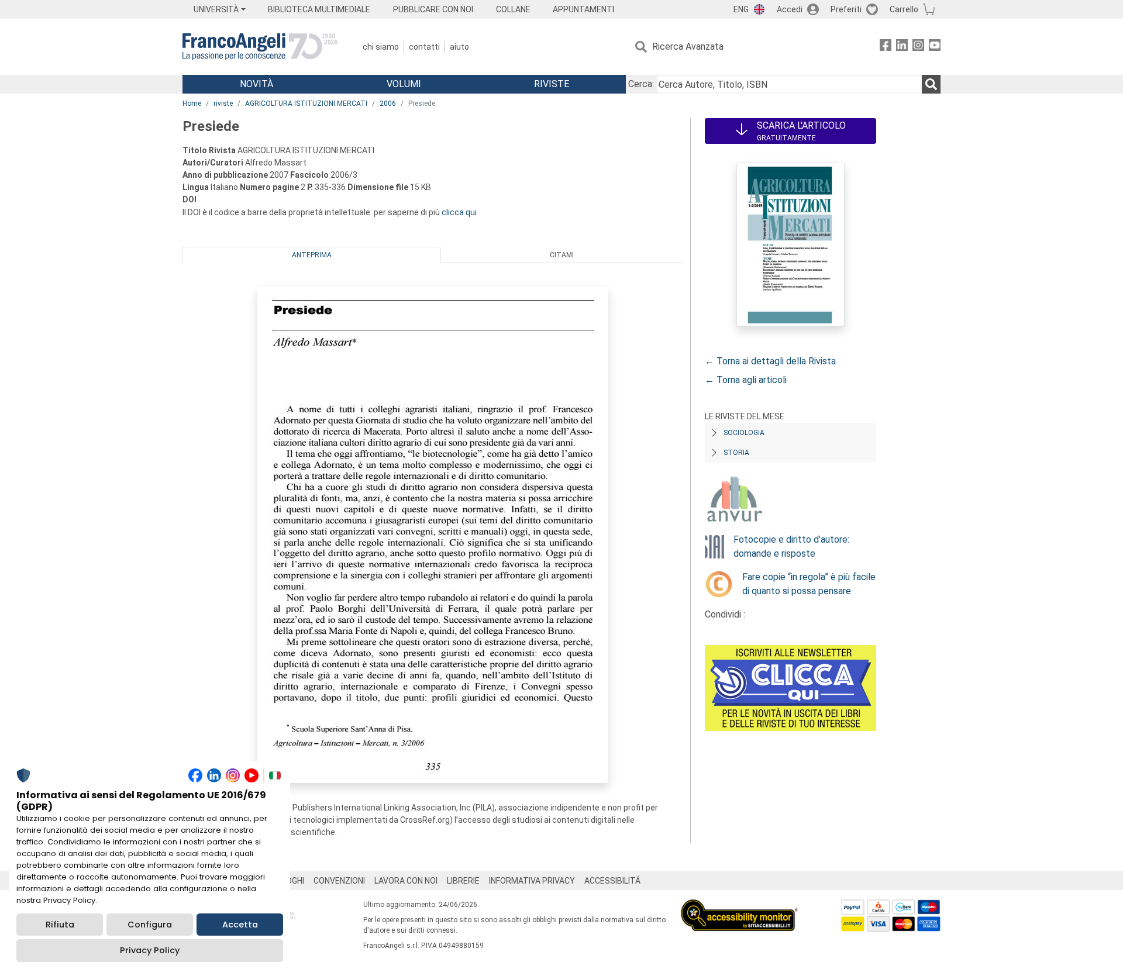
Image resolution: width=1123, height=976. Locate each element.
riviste (223, 103)
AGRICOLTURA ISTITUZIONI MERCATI (306, 103)
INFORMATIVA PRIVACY (532, 880)
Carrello (904, 9)
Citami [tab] (562, 255)
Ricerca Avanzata (688, 46)
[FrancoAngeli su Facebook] (885, 47)
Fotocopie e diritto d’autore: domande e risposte (791, 546)
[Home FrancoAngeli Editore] (259, 46)
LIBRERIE (463, 880)
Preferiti (846, 9)
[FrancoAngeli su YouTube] (935, 47)
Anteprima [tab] (312, 255)
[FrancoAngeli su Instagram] (918, 47)
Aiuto (459, 46)
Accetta (240, 924)
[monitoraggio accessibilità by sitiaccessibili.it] (739, 906)
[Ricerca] (931, 84)
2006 (388, 103)
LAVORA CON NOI (406, 880)
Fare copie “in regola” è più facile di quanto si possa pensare (809, 583)
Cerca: (641, 83)
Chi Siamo (381, 46)
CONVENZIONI (339, 880)
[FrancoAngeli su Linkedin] (902, 47)
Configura (150, 924)
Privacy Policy (150, 950)
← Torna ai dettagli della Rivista (770, 361)
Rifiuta (60, 924)
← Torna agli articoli (746, 379)
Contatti (424, 46)
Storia (736, 453)
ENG (741, 9)
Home (191, 103)
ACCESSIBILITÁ (612, 880)
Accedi (789, 9)
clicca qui (459, 212)
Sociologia (744, 433)
